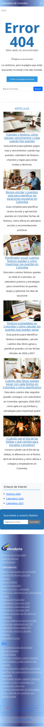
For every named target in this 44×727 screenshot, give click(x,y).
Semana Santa (9, 582)
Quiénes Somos (10, 558)
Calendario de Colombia (14, 3)
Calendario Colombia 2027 (15, 610)
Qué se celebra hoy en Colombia (18, 620)
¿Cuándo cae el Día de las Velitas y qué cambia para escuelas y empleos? (22, 442)
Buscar (38, 89)
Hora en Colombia (11, 585)
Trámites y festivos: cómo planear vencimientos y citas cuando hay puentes (22, 138)
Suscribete (34, 522)
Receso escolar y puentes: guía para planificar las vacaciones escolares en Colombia (22, 197)
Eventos (5, 578)
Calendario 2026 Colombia (22, 720)
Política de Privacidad (12, 599)
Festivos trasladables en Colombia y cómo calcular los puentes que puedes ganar (22, 326)
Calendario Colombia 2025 (15, 603)
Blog (4, 643)
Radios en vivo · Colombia (15, 589)
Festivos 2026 (13, 493)
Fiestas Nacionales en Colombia (18, 571)
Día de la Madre (9, 650)
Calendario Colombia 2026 (15, 606)
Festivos (5, 634)
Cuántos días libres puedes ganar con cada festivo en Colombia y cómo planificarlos (22, 384)
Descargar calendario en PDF (17, 624)
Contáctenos (8, 562)
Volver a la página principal (22, 79)
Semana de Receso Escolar (15, 575)
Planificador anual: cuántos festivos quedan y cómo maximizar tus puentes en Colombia (22, 262)
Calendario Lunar (10, 638)
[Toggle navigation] (41, 3)
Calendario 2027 (15, 503)
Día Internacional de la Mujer (17, 647)
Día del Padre (8, 654)
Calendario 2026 (15, 498)
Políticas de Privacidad (13, 555)
